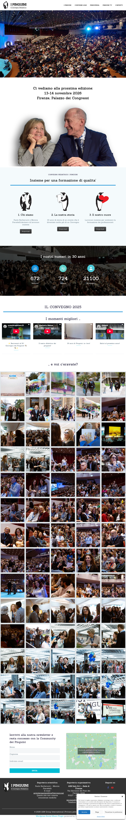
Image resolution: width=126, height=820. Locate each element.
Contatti (119, 5)
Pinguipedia (94, 5)
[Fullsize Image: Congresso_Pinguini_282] (12, 510)
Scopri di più (26, 231)
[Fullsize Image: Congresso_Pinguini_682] (88, 712)
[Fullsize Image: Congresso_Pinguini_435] (38, 560)
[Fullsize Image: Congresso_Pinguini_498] (113, 611)
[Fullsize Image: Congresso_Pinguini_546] (88, 636)
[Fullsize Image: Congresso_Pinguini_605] (113, 686)
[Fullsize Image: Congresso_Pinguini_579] (63, 661)
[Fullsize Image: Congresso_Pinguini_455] (113, 586)
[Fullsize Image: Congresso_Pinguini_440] (88, 560)
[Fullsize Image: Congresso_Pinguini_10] (38, 384)
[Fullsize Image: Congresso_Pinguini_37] (113, 384)
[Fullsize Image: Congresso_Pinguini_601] (88, 686)
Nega (97, 812)
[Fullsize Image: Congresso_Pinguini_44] (12, 409)
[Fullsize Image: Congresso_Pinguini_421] (88, 535)
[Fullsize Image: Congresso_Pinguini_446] (12, 586)
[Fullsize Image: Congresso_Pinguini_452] (88, 586)
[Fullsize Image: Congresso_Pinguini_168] (63, 434)
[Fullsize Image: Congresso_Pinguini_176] (113, 434)
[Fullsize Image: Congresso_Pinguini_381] (38, 535)
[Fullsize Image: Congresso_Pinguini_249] (88, 459)
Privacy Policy (101, 816)
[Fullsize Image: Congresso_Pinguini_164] (38, 434)
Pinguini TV (107, 5)
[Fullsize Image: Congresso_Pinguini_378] (12, 535)
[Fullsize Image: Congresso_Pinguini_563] (113, 636)
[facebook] (108, 788)
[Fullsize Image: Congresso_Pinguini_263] (63, 485)
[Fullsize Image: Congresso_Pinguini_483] (63, 611)
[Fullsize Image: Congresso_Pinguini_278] (113, 485)
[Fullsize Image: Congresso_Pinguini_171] (88, 434)
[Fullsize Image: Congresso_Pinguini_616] (63, 712)
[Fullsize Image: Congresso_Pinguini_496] (88, 611)
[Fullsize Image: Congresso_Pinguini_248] (63, 459)
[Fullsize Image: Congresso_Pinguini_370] (38, 510)
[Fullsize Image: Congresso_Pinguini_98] (88, 409)
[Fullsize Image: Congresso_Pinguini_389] (63, 535)
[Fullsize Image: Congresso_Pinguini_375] (113, 510)
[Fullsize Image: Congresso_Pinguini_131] (113, 409)
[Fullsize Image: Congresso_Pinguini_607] (12, 712)
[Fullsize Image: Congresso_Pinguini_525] (38, 636)
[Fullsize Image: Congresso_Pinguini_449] (38, 586)
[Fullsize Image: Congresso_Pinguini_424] (113, 535)
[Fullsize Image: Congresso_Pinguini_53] (38, 409)
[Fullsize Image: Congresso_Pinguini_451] (63, 586)
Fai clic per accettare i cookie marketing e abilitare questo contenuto (91, 751)
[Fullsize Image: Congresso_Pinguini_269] (88, 485)
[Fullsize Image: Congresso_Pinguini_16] (63, 384)
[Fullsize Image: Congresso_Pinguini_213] (38, 459)
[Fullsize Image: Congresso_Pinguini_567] (12, 661)
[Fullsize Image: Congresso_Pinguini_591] (63, 686)
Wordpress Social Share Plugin (50, 816)
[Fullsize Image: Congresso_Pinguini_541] (63, 636)
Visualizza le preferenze (113, 812)
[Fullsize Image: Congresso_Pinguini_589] (38, 686)
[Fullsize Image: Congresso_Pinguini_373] (88, 510)
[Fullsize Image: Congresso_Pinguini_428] (12, 560)
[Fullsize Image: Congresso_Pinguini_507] (12, 636)
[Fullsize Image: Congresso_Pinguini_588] (12, 686)
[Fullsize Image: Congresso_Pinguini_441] (113, 560)
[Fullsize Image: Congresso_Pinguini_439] (63, 560)
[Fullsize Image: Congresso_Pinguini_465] (12, 611)
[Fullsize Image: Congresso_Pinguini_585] (88, 661)
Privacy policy (71, 812)
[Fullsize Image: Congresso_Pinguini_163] (12, 434)
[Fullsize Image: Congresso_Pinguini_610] (38, 712)
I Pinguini (67, 5)
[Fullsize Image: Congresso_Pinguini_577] (38, 661)
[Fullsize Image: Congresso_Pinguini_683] (113, 712)
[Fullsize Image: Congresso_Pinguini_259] (12, 485)
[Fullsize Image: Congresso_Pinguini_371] (63, 510)
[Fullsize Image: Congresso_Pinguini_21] (88, 384)
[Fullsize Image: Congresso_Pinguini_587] (113, 661)
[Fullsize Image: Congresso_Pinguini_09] (12, 384)
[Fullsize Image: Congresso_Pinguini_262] (38, 485)
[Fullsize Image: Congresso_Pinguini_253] (113, 459)
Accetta (84, 812)
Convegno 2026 (81, 5)
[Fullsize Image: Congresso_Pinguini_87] (63, 409)
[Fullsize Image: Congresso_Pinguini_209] (12, 459)
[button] (122, 796)
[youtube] (112, 788)
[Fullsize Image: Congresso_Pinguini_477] (38, 611)
